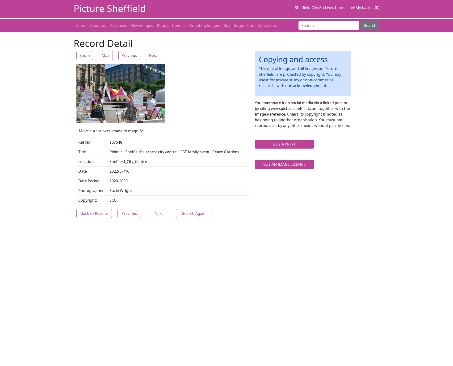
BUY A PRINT (284, 144)
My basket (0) (367, 7)
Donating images (204, 25)
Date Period (89, 180)
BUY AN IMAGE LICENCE (284, 164)
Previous (129, 55)
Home (81, 25)
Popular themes (171, 25)
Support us (244, 25)
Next (153, 55)
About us (98, 25)
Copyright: (87, 200)
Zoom (85, 55)
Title (82, 151)
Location (86, 161)
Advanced (118, 25)
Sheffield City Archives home (320, 7)
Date (82, 171)
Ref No (84, 142)
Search (370, 25)
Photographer (91, 190)
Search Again (194, 213)
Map (106, 55)
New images (142, 25)
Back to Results (94, 213)
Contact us (267, 25)
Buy (227, 25)
